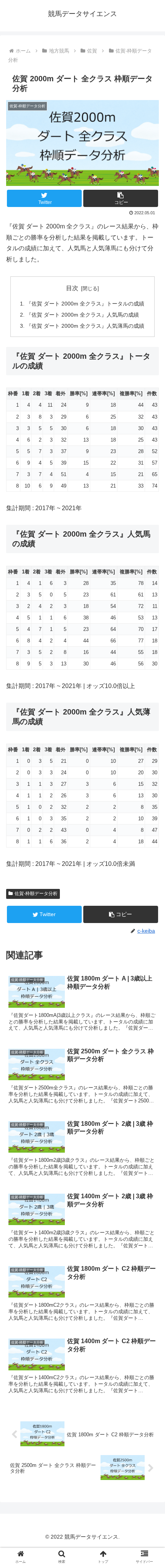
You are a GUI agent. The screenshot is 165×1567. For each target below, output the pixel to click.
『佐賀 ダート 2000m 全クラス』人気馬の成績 (82, 315)
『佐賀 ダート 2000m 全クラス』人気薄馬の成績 (85, 326)
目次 (72, 288)
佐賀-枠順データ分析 (36, 893)
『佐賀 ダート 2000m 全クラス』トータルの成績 (85, 304)
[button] (120, 198)
